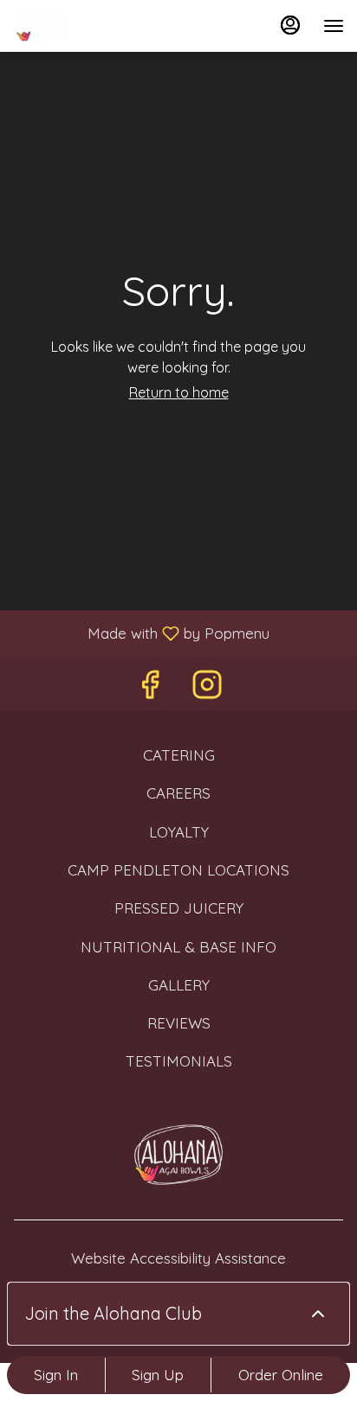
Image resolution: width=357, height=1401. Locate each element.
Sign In (56, 1375)
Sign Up (158, 1375)
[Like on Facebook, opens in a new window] (150, 688)
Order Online (280, 1375)
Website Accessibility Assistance (178, 1258)
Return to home (179, 392)
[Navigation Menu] (334, 26)
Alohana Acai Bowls (178, 1155)
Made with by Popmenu (141, 632)
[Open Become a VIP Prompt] (318, 1313)
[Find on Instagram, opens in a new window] (207, 688)
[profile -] (290, 25)
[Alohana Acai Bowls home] (91, 26)
